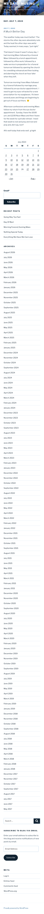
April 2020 (8, 633)
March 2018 (9, 759)
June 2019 (8, 683)
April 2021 (8, 573)
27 (28, 169)
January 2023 (9, 468)
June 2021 (8, 563)
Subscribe (10, 857)
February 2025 (10, 343)
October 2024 (10, 363)
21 (33, 165)
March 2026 (9, 277)
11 (17, 160)
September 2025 (11, 307)
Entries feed (9, 881)
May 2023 (8, 448)
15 (38, 160)
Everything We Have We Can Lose (18, 237)
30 (6, 174)
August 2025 (9, 312)
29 (38, 169)
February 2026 (10, 282)
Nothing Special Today (13, 232)
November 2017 (10, 779)
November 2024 (11, 358)
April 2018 (8, 754)
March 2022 (9, 518)
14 (33, 160)
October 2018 (10, 724)
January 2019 (9, 709)
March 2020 (9, 638)
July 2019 (8, 679)
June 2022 (8, 503)
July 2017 (8, 799)
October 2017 (9, 784)
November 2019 (11, 658)
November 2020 (11, 598)
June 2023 (8, 443)
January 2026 (9, 287)
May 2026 (8, 267)
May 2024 (8, 388)
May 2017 (8, 809)
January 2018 (9, 769)
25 (17, 169)
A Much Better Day (14, 31)
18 (17, 165)
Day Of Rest (9, 222)
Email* (7, 191)
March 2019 (9, 699)
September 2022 (11, 488)
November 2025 (11, 297)
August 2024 (9, 373)
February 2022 (10, 523)
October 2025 (10, 302)
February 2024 (10, 403)
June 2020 (8, 623)
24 (11, 169)
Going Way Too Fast (12, 217)
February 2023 (10, 463)
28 (33, 169)
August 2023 (9, 433)
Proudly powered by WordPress (16, 908)
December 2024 (11, 353)
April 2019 (8, 694)
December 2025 (11, 292)
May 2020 (8, 628)
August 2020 (9, 613)
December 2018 (11, 714)
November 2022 (11, 478)
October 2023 (10, 423)
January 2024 (9, 408)
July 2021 (8, 558)
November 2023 (11, 418)
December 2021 (10, 533)
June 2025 (8, 322)
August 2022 (9, 493)
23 (6, 169)
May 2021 (8, 568)
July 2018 (8, 739)
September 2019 (11, 669)
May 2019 (8, 688)
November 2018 (11, 719)
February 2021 (10, 583)
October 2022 (10, 483)
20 (28, 165)
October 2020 (10, 603)
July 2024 (8, 378)
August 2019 (9, 674)
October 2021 (9, 543)
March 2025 (9, 338)
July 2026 (8, 257)
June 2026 (8, 262)
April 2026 (8, 272)
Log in (6, 876)
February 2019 (10, 704)
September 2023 (11, 428)
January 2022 (9, 528)
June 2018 (8, 744)
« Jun (11, 178)
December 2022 (11, 473)
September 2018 (11, 729)
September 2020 (11, 608)
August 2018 (9, 734)
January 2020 (9, 648)
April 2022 (8, 513)
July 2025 (8, 317)
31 (12, 174)
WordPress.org (10, 891)
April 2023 (8, 453)
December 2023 (11, 413)
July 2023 (8, 438)
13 (28, 160)
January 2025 (9, 348)
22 (38, 165)
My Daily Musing (19, 3)
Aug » (33, 178)
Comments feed (11, 886)
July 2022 (8, 498)
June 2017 (8, 804)
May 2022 (8, 508)
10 (12, 160)
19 (22, 165)
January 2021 (9, 588)
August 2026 (9, 252)
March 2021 (9, 578)
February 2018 (10, 764)
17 (12, 165)
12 (22, 160)
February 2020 (10, 643)
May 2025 (8, 327)
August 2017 (9, 794)
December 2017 (10, 774)
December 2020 (11, 593)
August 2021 (9, 553)
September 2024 (11, 368)
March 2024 (9, 398)
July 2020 (8, 618)
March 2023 (9, 458)
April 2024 (8, 393)
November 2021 (10, 538)
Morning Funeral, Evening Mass (17, 227)
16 (6, 165)
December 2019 (11, 653)
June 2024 (8, 383)
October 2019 (10, 663)
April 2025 (8, 332)
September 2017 (11, 789)
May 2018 (8, 749)
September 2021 (11, 548)
